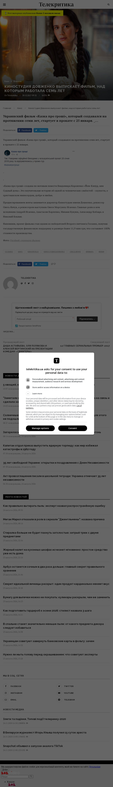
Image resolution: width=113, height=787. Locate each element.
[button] (56, 394)
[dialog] (56, 394)
